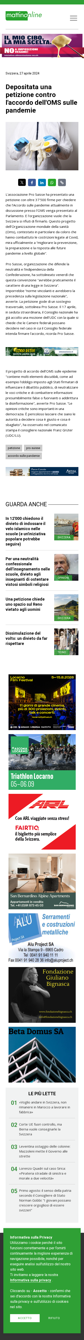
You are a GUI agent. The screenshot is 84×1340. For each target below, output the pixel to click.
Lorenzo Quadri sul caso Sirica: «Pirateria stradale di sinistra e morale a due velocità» (42, 1173)
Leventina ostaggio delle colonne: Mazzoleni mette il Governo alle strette (44, 1151)
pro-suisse (33, 448)
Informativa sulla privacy (30, 1280)
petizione (14, 448)
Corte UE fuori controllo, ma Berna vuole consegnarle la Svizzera (40, 1129)
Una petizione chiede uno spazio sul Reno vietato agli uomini (25, 604)
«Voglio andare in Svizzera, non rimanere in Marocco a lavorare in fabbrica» (44, 1107)
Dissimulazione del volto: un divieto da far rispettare (26, 638)
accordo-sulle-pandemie (24, 455)
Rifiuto (54, 1318)
